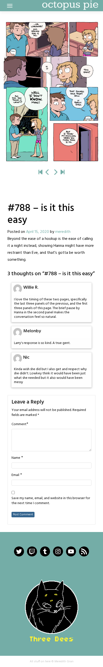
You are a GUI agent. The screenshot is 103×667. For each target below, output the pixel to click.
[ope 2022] (62, 173)
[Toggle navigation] (10, 5)
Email (15, 475)
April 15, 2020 (37, 232)
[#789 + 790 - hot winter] (51, 91)
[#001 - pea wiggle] (40, 173)
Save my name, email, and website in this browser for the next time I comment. (51, 501)
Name (16, 458)
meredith (62, 232)
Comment (19, 424)
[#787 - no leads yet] (48, 173)
